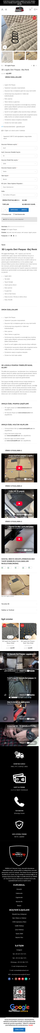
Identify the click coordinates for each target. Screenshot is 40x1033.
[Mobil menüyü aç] (6, 9)
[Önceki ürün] (32, 66)
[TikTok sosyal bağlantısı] (29, 978)
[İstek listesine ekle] (12, 637)
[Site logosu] (19, 9)
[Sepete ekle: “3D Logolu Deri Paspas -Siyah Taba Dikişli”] (26, 637)
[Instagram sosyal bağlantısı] (16, 978)
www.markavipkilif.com (25, 428)
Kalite (3, 191)
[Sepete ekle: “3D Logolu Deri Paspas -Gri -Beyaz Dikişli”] (8, 637)
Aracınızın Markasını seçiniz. (9, 144)
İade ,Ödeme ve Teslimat (19, 918)
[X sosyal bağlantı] (12, 978)
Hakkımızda (19, 893)
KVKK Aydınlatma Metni (19, 922)
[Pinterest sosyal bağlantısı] (13, 236)
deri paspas (25, 232)
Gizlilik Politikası (19, 926)
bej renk (9, 232)
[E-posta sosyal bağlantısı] (11, 236)
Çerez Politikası (19, 929)
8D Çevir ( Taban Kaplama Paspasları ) (12, 183)
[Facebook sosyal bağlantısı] (9, 236)
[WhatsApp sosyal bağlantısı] (16, 236)
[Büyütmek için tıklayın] (5, 47)
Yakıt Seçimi (5, 175)
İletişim (19, 905)
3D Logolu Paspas (10, 65)
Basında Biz (19, 901)
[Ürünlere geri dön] (34, 66)
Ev (2, 65)
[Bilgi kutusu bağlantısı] (19, 758)
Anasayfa (19, 889)
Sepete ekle (14, 209)
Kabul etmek (19, 1029)
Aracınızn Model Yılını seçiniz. (10, 160)
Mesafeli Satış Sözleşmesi (19, 914)
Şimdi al (24, 209)
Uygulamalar (19, 897)
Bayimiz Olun (19, 937)
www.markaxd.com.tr (24, 412)
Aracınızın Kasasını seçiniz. (9, 168)
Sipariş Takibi (19, 933)
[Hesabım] (2, 9)
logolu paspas (32, 232)
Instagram (19, 950)
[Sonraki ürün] (36, 66)
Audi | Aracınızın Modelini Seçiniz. (10, 152)
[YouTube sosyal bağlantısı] (19, 978)
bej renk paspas (16, 232)
